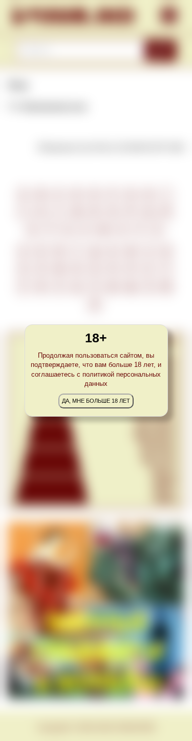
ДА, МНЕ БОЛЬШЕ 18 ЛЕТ (96, 401)
